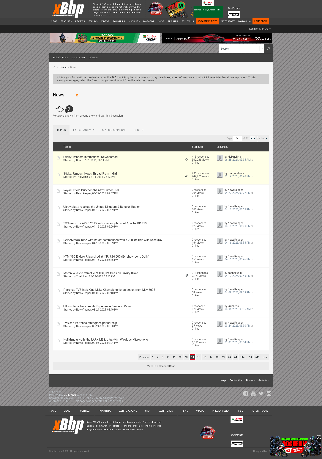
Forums (93, 21)
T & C (240, 411)
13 (186, 357)
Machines (134, 21)
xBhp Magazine (128, 411)
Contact (85, 411)
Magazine (148, 21)
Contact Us (236, 380)
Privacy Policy (221, 411)
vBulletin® (70, 395)
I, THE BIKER (260, 21)
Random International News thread (95, 157)
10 (168, 357)
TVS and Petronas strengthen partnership (90, 323)
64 (235, 357)
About (68, 411)
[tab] (61, 130)
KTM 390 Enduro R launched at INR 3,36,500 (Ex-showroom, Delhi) (106, 256)
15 (198, 357)
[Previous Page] (251, 138)
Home (53, 411)
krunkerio (233, 306)
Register (173, 21)
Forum (63, 67)
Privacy (250, 380)
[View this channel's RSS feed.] (76, 95)
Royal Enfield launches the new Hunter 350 (91, 190)
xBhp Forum (166, 411)
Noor (79, 160)
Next (265, 357)
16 (204, 357)
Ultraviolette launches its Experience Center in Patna (97, 306)
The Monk (82, 176)
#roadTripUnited (207, 21)
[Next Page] (254, 138)
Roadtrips (119, 21)
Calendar (93, 57)
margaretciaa (236, 173)
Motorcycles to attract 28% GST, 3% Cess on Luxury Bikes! (101, 273)
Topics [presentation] (61, 130)
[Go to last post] (252, 160)
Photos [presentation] (139, 130)
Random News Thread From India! (95, 173)
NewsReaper (83, 193)
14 (192, 357)
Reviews (80, 21)
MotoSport (228, 21)
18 (217, 357)
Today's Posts (60, 57)
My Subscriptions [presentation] (114, 130)
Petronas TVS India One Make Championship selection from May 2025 (109, 290)
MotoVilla (244, 21)
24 (229, 357)
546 (257, 357)
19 (223, 357)
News (54, 21)
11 (174, 357)
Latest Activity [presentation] (84, 130)
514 (250, 357)
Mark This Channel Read (161, 366)
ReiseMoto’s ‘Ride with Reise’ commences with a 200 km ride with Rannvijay (112, 240)
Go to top (263, 380)
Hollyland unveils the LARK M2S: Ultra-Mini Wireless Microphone (105, 339)
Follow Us (188, 21)
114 (242, 357)
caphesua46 (235, 272)
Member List (78, 57)
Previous (144, 357)
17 (211, 357)
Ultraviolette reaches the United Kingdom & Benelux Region (101, 207)
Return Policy (260, 411)
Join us (110, 15)
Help (223, 380)
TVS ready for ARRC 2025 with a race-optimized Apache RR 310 (105, 223)
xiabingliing (234, 156)
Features (66, 21)
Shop (161, 21)
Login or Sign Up (258, 28)
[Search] (268, 48)
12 (180, 357)
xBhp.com (57, 451)
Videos (105, 21)
